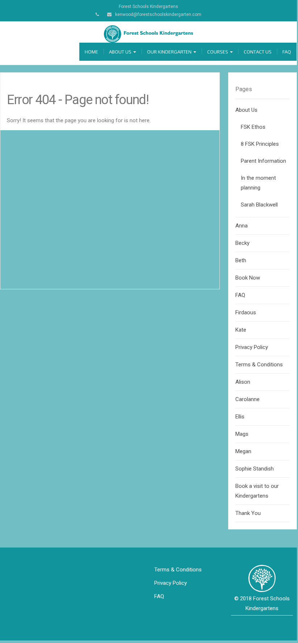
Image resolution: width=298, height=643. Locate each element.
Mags (241, 434)
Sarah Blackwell (259, 204)
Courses (218, 51)
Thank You (248, 513)
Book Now (247, 277)
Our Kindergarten (170, 51)
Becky (242, 243)
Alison (242, 382)
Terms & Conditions (259, 364)
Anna (241, 225)
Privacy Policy (251, 347)
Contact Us (258, 51)
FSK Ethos (253, 127)
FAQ (286, 51)
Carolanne (247, 399)
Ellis (239, 416)
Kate (240, 330)
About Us (121, 51)
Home (91, 51)
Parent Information (263, 161)
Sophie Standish (254, 468)
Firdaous (245, 312)
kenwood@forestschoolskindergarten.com (158, 14)
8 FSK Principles (260, 144)
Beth (240, 260)
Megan (243, 451)
